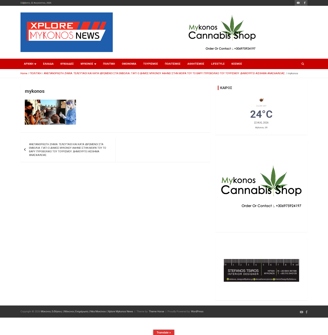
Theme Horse (156, 311)
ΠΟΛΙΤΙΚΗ (109, 63)
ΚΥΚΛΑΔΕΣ (67, 63)
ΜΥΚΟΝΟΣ (87, 63)
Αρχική (28, 63)
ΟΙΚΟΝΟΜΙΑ (129, 63)
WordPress (197, 311)
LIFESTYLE (218, 63)
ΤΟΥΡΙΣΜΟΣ (150, 63)
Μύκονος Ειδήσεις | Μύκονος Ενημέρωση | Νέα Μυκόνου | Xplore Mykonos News (87, 311)
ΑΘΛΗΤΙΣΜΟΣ (195, 63)
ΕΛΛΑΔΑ (48, 63)
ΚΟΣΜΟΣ (236, 63)
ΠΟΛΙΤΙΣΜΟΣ (173, 63)
